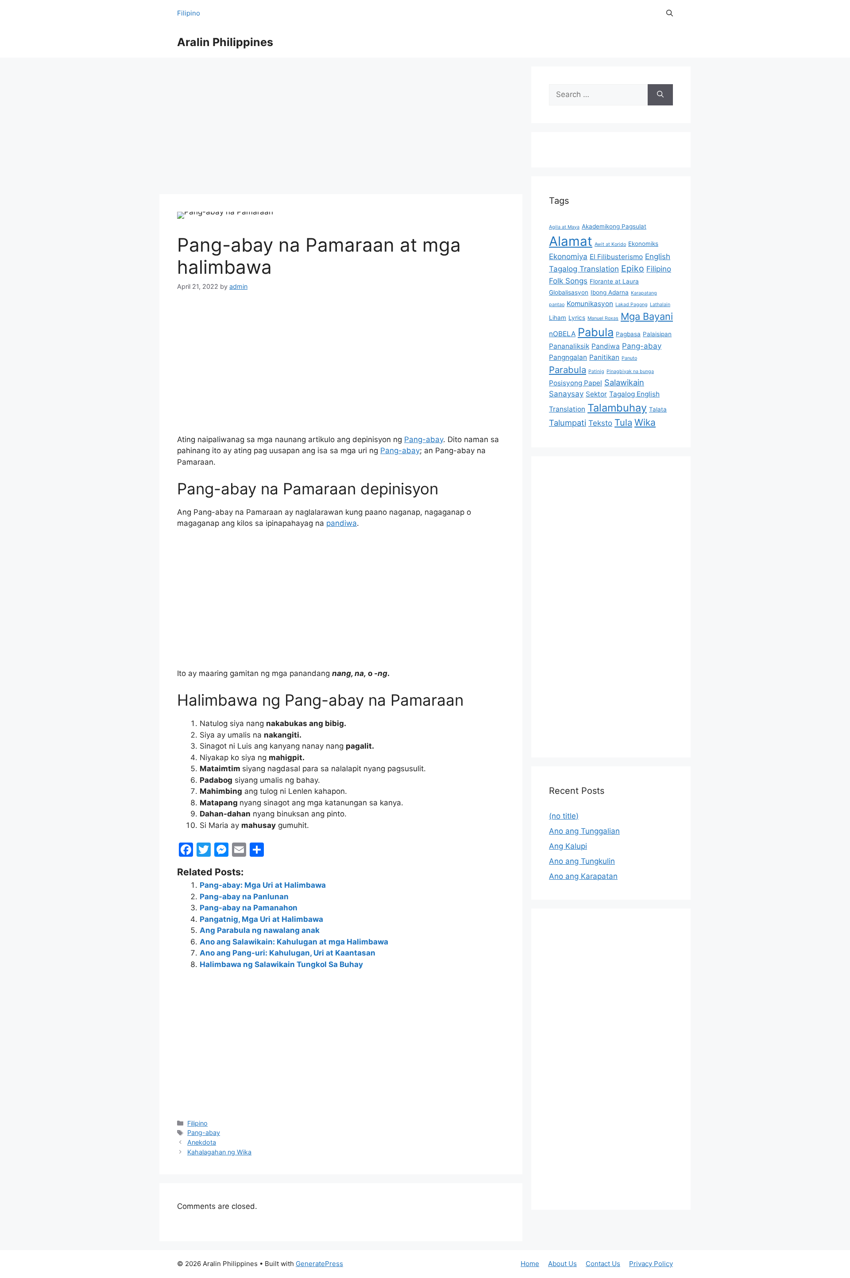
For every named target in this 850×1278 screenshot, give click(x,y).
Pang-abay (423, 439)
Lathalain (660, 304)
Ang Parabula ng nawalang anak (260, 930)
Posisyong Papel (575, 383)
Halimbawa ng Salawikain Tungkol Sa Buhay (281, 964)
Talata (658, 409)
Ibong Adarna (610, 292)
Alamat (570, 241)
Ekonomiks (643, 243)
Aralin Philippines (225, 42)
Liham (557, 317)
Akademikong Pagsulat (614, 226)
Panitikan (604, 357)
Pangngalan (568, 357)
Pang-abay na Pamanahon (249, 907)
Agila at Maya (564, 227)
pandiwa (341, 523)
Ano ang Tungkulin (582, 861)
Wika (645, 422)
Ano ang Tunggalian (584, 831)
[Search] (660, 94)
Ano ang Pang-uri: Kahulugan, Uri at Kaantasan (287, 952)
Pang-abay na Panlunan (244, 896)
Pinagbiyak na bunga (630, 371)
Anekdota (201, 1142)
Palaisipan (657, 334)
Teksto (600, 423)
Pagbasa (628, 334)
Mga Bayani (647, 316)
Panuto (629, 358)
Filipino (188, 13)
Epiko (632, 268)
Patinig (596, 371)
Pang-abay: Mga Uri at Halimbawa (263, 885)
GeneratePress (319, 1263)
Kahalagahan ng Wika (219, 1152)
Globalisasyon (568, 292)
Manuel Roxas (602, 318)
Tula (623, 422)
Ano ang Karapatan (583, 876)
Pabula (596, 332)
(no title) (564, 816)
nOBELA (562, 334)
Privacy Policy (651, 1263)
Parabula (567, 369)
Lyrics (576, 317)
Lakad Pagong (631, 304)
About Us (562, 1263)
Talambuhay (617, 407)
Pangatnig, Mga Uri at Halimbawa (261, 919)
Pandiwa (605, 346)
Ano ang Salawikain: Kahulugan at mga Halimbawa (294, 941)
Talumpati (567, 422)
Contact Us (603, 1263)
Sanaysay (566, 393)
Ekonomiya (568, 256)
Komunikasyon (590, 303)
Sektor (596, 394)
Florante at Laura (614, 281)
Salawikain (624, 382)
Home (530, 1263)
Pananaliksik (569, 346)
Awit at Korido (610, 244)
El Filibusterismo (616, 256)
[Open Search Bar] (669, 13)
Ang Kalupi (568, 846)
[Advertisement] (340, 128)
